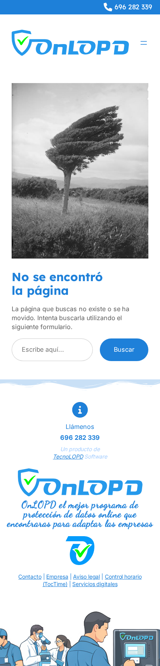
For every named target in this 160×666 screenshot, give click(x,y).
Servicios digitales (94, 584)
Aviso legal (86, 576)
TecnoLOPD (68, 456)
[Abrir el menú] (143, 43)
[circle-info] (80, 410)
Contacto (29, 576)
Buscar (124, 349)
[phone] (108, 7)
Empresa (57, 576)
